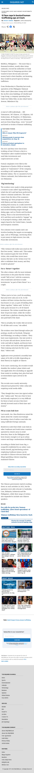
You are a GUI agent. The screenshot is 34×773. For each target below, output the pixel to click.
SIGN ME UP (17, 473)
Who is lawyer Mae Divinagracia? (14, 133)
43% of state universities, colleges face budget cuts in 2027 (8, 555)
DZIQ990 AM (5, 762)
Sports (3, 680)
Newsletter (5, 719)
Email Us (4, 712)
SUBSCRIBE (17, 640)
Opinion (4, 693)
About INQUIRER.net (8, 730)
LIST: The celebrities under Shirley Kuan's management (24, 607)
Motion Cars (5, 765)
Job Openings (5, 722)
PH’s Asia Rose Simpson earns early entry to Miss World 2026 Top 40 (24, 571)
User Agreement (6, 736)
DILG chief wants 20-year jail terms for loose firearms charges (9, 540)
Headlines (5, 8)
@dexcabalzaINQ (26, 20)
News (3, 678)
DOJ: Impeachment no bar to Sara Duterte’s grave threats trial (25, 554)
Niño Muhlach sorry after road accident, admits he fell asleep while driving (8, 571)
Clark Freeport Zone (13, 620)
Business (4, 690)
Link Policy (5, 738)
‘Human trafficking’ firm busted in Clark (16, 515)
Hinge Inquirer (6, 754)
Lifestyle (4, 685)
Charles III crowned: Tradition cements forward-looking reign (21, 521)
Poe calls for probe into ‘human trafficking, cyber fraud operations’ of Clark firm (15, 509)
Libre (3, 752)
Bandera (4, 757)
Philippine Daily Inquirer (7, 23)
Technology (5, 688)
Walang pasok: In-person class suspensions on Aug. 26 (13, 138)
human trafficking (25, 620)
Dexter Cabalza (8, 20)
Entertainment (6, 683)
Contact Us (5, 717)
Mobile (4, 707)
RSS (3, 709)
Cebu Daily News (7, 759)
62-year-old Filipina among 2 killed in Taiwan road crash (24, 540)
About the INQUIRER (8, 733)
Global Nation (6, 695)
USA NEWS (5, 698)
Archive (4, 714)
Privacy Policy (19, 479)
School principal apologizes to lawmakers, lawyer (13, 144)
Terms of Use (10, 478)
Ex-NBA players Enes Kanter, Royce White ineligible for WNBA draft (8, 608)
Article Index (5, 743)
